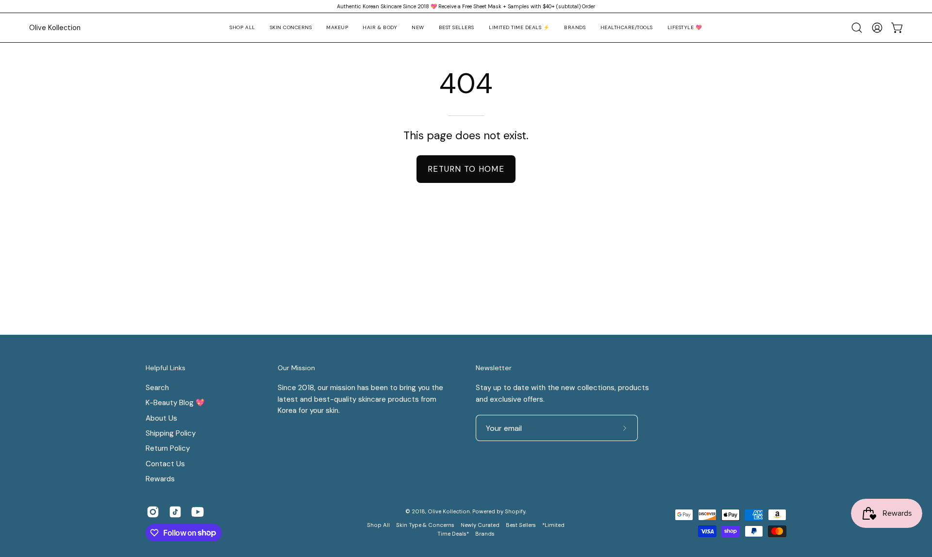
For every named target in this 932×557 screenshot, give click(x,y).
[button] (291, 27)
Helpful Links (165, 368)
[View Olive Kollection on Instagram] (153, 512)
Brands (485, 534)
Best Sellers (521, 525)
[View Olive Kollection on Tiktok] (175, 512)
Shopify (515, 511)
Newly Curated (480, 525)
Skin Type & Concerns (425, 525)
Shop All (378, 525)
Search (157, 388)
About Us (161, 418)
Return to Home (466, 169)
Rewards (160, 479)
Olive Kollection (55, 27)
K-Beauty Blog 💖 (175, 403)
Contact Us (165, 464)
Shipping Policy (171, 433)
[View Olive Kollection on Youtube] (197, 512)
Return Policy (168, 448)
